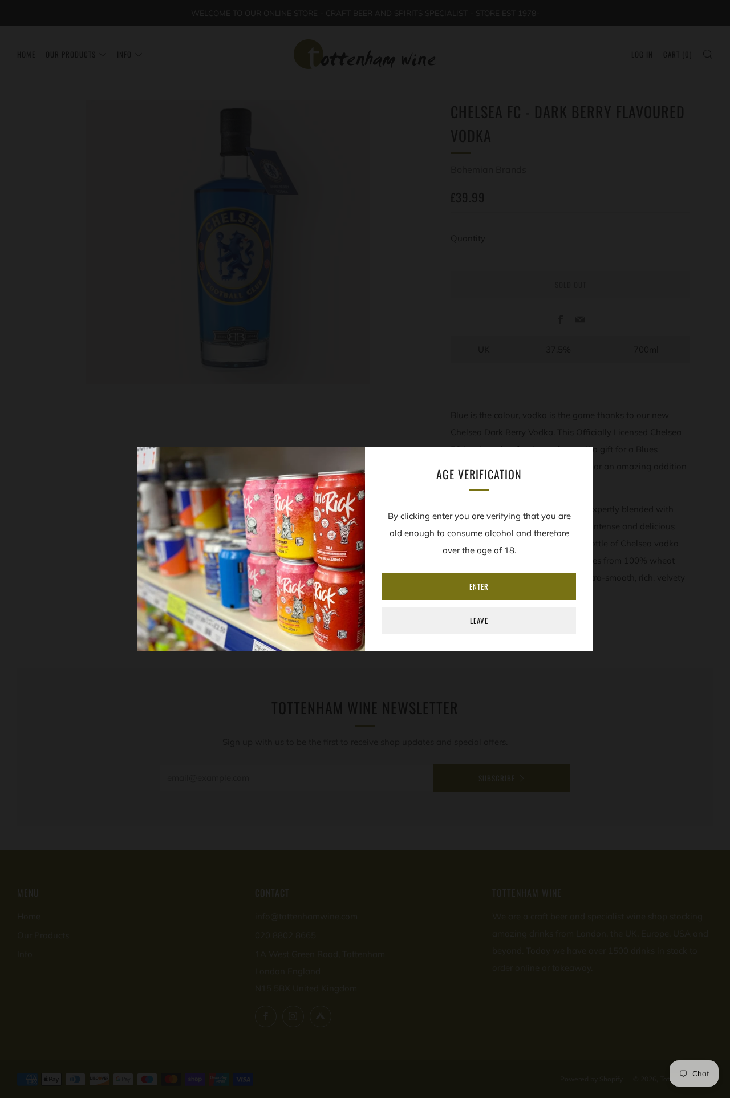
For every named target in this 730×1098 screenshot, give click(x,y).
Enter (479, 586)
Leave (479, 620)
